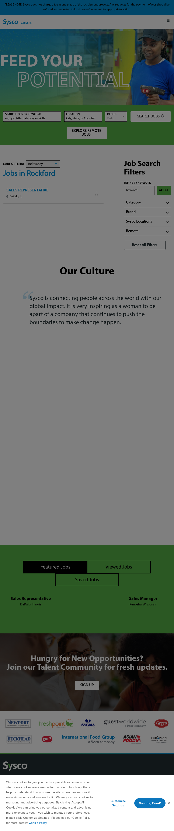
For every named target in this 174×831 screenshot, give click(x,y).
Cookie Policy (38, 822)
